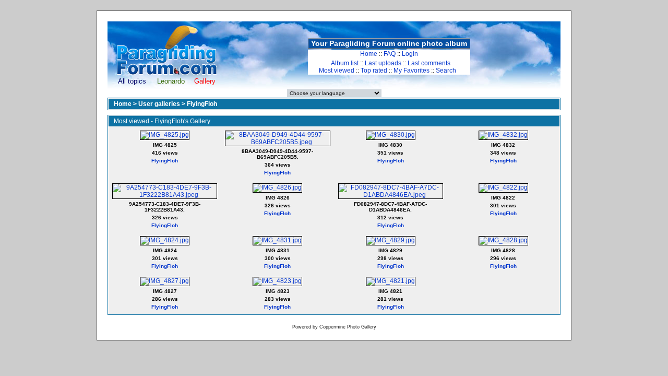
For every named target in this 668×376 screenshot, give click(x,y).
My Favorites (411, 70)
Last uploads (383, 63)
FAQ (390, 53)
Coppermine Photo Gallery (347, 327)
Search (446, 70)
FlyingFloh (202, 104)
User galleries (159, 104)
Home (368, 53)
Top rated (374, 70)
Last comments (429, 63)
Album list (345, 63)
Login (410, 53)
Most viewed (336, 70)
